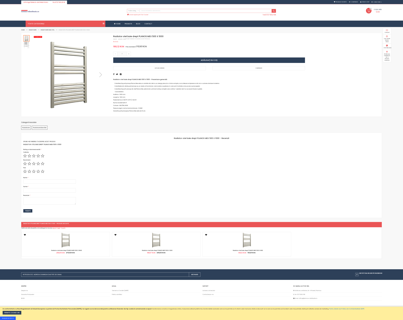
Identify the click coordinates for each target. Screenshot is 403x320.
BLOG (23, 298)
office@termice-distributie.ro (35, 2)
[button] (100, 75)
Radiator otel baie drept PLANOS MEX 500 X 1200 (157, 250)
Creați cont (365, 2)
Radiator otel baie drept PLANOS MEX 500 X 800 (248, 250)
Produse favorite (341, 2)
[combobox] (201, 11)
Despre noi (24, 290)
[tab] (201, 138)
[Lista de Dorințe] (25, 235)
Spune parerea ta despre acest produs (138, 39)
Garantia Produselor (27, 294)
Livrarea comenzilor (209, 290)
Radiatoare (33, 30)
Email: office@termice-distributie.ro (306, 298)
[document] (202, 313)
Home (23, 30)
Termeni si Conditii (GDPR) (120, 290)
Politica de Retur (117, 294)
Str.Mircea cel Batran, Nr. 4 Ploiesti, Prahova (387, 57)
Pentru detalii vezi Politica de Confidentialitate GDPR (346, 309)
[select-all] (59, 228)
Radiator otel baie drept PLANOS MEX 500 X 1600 (66, 250)
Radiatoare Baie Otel (47, 30)
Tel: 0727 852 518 (299, 294)
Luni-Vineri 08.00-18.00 (387, 40)
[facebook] (357, 274)
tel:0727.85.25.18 (58, 2)
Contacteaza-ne (208, 294)
